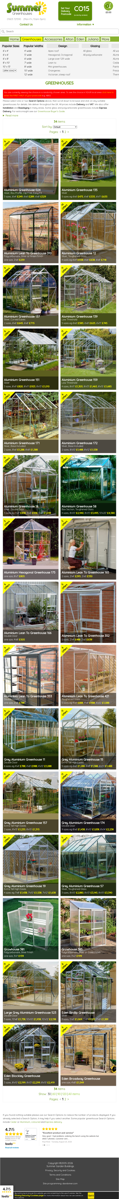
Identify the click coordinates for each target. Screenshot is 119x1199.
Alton (69, 39)
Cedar (13, 1122)
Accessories (53, 39)
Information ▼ (85, 24)
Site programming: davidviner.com (60, 1183)
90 (59, 1094)
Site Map (60, 1179)
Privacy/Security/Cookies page (29, 1195)
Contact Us (26, 24)
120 (64, 1094)
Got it (91, 1195)
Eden (80, 39)
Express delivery (53, 1122)
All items (74, 1094)
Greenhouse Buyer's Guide (51, 111)
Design (62, 46)
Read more (12, 115)
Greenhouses (31, 39)
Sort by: (47, 126)
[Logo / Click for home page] (26, 8)
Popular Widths (33, 46)
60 (54, 1094)
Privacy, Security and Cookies (60, 1170)
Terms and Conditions (60, 1174)
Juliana (93, 39)
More (105, 39)
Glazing (95, 46)
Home (14, 39)
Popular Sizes (10, 46)
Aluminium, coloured (30, 1122)
